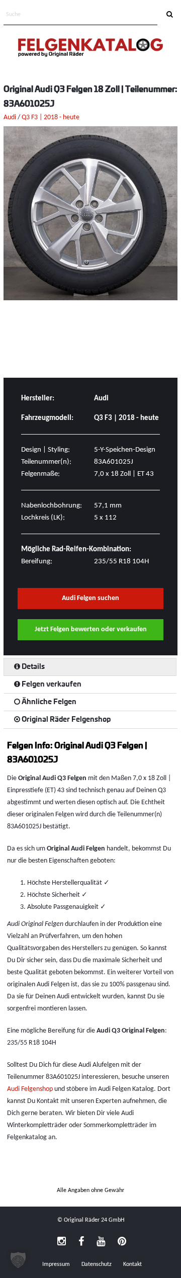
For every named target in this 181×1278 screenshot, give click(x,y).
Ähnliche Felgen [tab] (48, 702)
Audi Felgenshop (30, 1089)
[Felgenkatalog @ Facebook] (81, 1242)
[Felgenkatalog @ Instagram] (61, 1242)
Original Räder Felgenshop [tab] (65, 719)
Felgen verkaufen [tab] (50, 684)
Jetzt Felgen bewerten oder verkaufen (91, 629)
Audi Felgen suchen (90, 598)
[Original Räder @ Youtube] (101, 1242)
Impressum (56, 1264)
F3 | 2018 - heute (55, 117)
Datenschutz (96, 1264)
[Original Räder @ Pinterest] (122, 1242)
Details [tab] (32, 666)
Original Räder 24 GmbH (94, 1220)
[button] (18, 1260)
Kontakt (132, 1264)
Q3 (26, 117)
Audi (10, 117)
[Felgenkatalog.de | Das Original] (90, 48)
